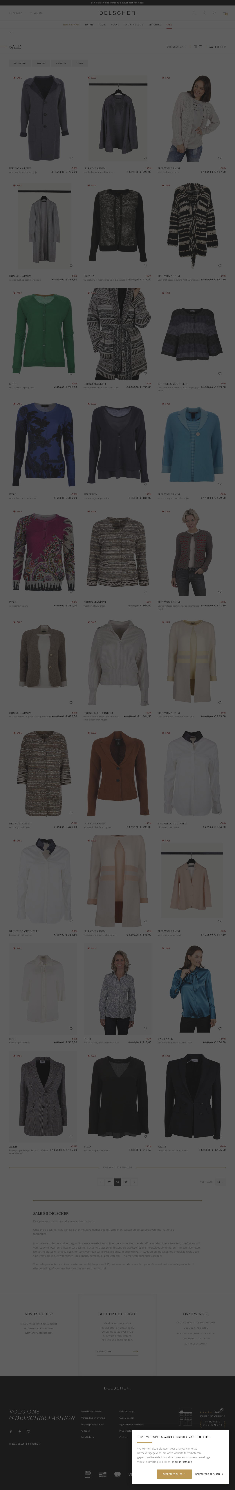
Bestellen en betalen (91, 1411)
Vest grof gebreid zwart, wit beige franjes (179, 279)
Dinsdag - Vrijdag (188, 1333)
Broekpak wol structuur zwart (173, 1150)
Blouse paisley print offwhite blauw (101, 1042)
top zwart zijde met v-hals (97, 1150)
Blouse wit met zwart (168, 827)
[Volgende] (134, 1182)
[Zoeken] (194, 13)
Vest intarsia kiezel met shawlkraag (101, 387)
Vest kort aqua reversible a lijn (173, 498)
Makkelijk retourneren (92, 1424)
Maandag (189, 1328)
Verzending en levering (93, 1417)
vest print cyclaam (18, 605)
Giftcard (85, 1430)
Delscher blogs (127, 1411)
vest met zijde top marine (96, 498)
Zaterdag (188, 1338)
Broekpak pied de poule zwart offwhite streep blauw (28, 1152)
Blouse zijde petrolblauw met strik (175, 1042)
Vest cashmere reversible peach (100, 934)
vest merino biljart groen (21, 387)
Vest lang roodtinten (19, 827)
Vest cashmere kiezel (168, 172)
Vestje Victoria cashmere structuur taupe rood (178, 607)
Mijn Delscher (88, 1437)
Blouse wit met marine (20, 934)
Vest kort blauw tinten (94, 605)
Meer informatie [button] (182, 1461)
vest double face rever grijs (23, 172)
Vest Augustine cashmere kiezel (25, 279)
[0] (224, 13)
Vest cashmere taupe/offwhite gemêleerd (30, 716)
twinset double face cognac (97, 827)
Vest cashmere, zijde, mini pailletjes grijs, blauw (179, 389)
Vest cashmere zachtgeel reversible (176, 716)
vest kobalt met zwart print (22, 498)
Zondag (189, 1343)
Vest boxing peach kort (169, 934)
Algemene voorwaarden (131, 1424)
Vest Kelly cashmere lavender (98, 172)
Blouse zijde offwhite (19, 1042)
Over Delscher (126, 1417)
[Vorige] (101, 1182)
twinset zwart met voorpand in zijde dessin (105, 279)
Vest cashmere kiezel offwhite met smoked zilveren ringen (101, 718)
